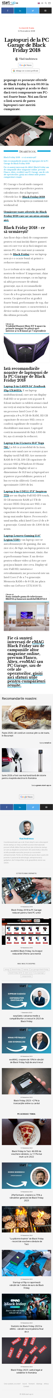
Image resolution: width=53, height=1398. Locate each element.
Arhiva (46, 1384)
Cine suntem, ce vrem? (12, 1384)
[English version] (39, 3)
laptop (25, 969)
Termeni (31, 1384)
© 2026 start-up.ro (26, 1394)
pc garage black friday (39, 969)
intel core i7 (29, 973)
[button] (42, 3)
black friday (16, 969)
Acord (24, 1384)
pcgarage (40, 973)
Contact (26, 1386)
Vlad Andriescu (28, 58)
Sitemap (39, 1384)
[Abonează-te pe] (25, 65)
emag (7, 969)
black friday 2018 (15, 973)
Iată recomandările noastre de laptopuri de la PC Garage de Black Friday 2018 (26, 162)
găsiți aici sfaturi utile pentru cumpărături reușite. (26, 679)
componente (26, 976)
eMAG (38, 642)
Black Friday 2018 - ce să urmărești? (20, 157)
